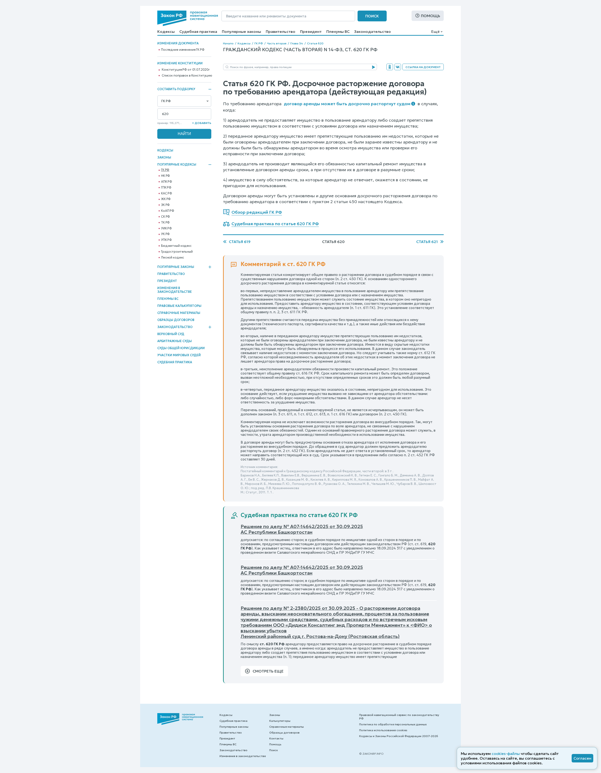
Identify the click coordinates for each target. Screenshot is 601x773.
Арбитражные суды (174, 341)
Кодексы (166, 31)
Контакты (276, 738)
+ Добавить (201, 123)
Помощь (430, 15)
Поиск (372, 16)
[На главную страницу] (187, 18)
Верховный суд (170, 334)
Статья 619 (239, 241)
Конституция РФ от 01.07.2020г (186, 70)
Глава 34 (296, 43)
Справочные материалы (178, 313)
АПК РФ (166, 182)
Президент (311, 31)
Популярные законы (241, 31)
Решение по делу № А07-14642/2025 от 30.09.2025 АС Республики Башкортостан (302, 529)
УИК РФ (166, 228)
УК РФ (165, 234)
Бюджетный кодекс (176, 246)
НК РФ (165, 176)
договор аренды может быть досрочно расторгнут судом (347, 103)
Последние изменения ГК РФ (182, 50)
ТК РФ (165, 222)
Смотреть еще (268, 671)
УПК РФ (166, 240)
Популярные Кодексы (176, 164)
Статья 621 (427, 241)
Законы (164, 157)
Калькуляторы (279, 721)
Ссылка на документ (423, 67)
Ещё (435, 31)
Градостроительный (177, 252)
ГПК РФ (166, 187)
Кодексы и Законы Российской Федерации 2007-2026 (398, 736)
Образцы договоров (175, 320)
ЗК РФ (165, 205)
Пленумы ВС (338, 31)
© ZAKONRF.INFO (371, 753)
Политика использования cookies (383, 730)
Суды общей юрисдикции (181, 348)
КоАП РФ (167, 211)
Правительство (280, 31)
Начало (228, 43)
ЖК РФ (166, 199)
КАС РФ (166, 193)
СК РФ (165, 217)
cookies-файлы (506, 753)
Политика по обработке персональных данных (393, 724)
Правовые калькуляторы (179, 306)
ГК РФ (165, 170)
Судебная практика (198, 31)
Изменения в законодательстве (174, 290)
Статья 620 (315, 43)
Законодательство (372, 31)
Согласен (582, 758)
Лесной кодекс (172, 257)
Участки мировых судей (179, 355)
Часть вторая (276, 43)
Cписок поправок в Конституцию (187, 75)
